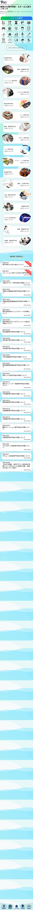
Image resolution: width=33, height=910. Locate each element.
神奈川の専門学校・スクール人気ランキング (21, 4)
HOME (1, 4)
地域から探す (7, 4)
